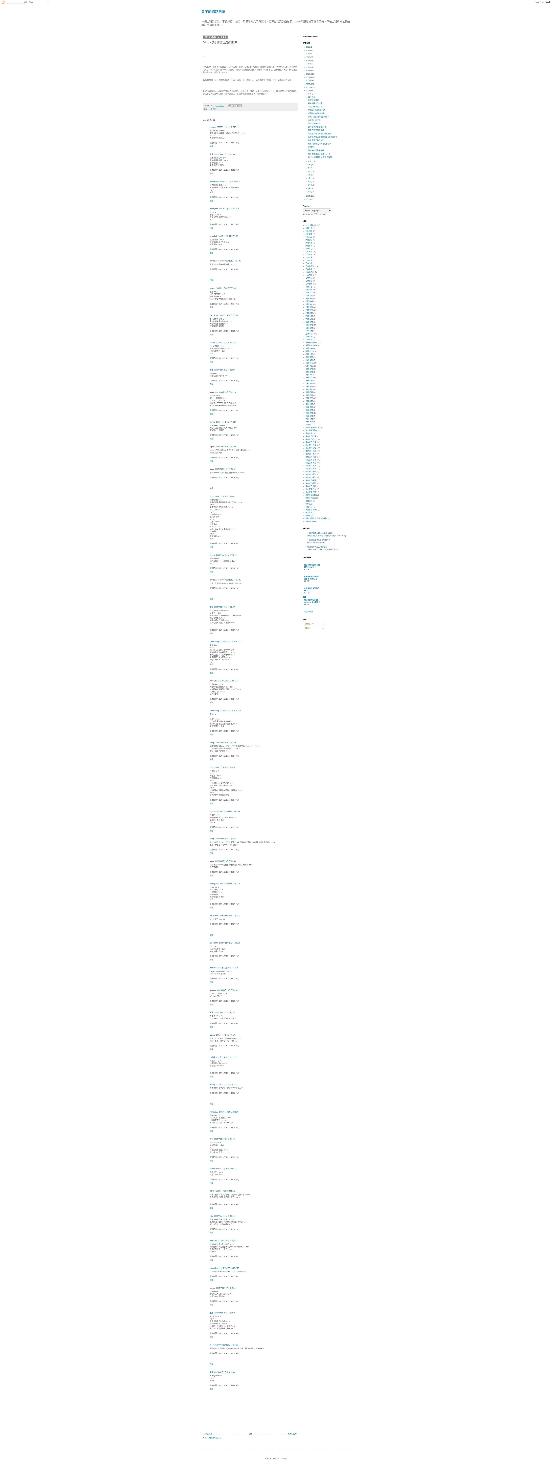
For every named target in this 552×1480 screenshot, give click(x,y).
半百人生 (308, 287)
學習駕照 (308, 513)
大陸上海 (308, 228)
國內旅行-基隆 (310, 472)
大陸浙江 (308, 240)
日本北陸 (308, 269)
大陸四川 (308, 231)
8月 (309, 168)
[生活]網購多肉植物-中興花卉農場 (319, 533)
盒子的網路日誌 (213, 11)
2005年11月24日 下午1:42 (226, 288)
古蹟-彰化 (309, 331)
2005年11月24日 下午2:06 (224, 370)
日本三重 (308, 257)
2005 (308, 91)
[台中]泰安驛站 (313, 100)
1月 (309, 192)
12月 (310, 94)
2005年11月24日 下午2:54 (225, 839)
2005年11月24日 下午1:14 (230, 182)
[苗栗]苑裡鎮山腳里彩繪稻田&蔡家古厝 (322, 137)
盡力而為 (308, 501)
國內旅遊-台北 (310, 489)
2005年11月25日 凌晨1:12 (224, 1139)
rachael (213, 127)
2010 (308, 74)
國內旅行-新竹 (310, 478)
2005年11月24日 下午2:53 (229, 812)
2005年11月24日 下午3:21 (227, 968)
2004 (308, 196)
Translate (322, 214)
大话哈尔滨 (308, 612)
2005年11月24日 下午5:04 (226, 1035)
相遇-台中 (309, 348)
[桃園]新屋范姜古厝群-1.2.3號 (319, 154)
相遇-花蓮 (309, 357)
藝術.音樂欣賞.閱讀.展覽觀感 (316, 518)
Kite (211, 1216)
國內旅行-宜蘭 (310, 448)
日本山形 (308, 263)
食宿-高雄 (309, 404)
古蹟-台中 (309, 290)
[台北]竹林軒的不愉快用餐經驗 (319, 134)
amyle (212, 422)
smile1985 (214, 916)
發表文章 (310, 624)
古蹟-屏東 (309, 307)
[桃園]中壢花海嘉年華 (316, 150)
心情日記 (308, 252)
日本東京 (308, 281)
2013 (308, 64)
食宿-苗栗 (309, 398)
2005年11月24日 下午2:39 (225, 447)
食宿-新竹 (309, 413)
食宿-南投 (309, 392)
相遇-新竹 (309, 369)
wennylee (214, 1268)
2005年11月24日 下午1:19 (229, 209)
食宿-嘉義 (309, 416)
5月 (309, 178)
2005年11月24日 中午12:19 (227, 127)
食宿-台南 (309, 381)
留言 (308, 628)
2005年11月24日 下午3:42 (224, 1013)
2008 (308, 81)
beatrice (213, 968)
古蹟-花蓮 (309, 301)
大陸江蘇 (308, 237)
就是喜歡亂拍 (310, 495)
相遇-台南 (309, 354)
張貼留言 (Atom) (215, 1438)
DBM (212, 1191)
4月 (309, 182)
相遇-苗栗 (309, 363)
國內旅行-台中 (310, 436)
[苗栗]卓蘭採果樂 (314, 124)
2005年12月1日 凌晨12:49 (224, 1372)
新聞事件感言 (310, 498)
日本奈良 (308, 278)
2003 (308, 199)
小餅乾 (212, 1057)
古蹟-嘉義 (309, 328)
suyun (212, 288)
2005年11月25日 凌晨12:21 (227, 1085)
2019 (308, 47)
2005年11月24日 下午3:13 (229, 943)
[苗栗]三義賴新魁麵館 (316, 130)
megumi (213, 1345)
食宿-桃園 (309, 401)
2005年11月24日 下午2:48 (228, 681)
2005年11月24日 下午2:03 (226, 343)
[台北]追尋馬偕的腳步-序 (317, 127)
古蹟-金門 (309, 304)
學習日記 (308, 507)
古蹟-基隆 (309, 319)
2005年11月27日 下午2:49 (224, 1313)
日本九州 (308, 255)
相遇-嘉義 (309, 372)
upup (212, 496)
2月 (309, 188)
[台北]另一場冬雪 (314, 120)
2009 (308, 77)
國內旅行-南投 (310, 457)
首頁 (250, 1434)
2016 (308, 54)
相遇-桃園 (309, 366)
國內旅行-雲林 (310, 474)
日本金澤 (308, 284)
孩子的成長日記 (311, 343)
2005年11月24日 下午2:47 (224, 607)
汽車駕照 (308, 340)
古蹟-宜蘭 (309, 299)
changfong (214, 884)
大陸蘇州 (308, 246)
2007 (308, 84)
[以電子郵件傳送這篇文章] (229, 105)
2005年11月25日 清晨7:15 (228, 1268)
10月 (310, 162)
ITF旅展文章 (310, 522)
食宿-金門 (309, 389)
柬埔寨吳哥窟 (310, 345)
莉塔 (211, 370)
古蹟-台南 (309, 296)
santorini (213, 1241)
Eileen (212, 1169)
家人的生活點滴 (311, 430)
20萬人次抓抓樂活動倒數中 (318, 117)
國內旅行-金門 (310, 454)
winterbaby (214, 182)
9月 (309, 165)
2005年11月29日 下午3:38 (227, 1345)
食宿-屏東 (309, 395)
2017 (308, 50)
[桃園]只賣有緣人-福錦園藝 (317, 547)
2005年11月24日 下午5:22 (226, 1057)
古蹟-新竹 (309, 325)
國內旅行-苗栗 (310, 463)
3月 (309, 185)
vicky (212, 743)
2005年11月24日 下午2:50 (225, 743)
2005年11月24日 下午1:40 (230, 261)
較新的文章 (208, 1434)
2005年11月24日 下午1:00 (224, 154)
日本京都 (308, 275)
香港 (307, 425)
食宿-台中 (309, 375)
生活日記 (212, 109)
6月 (309, 175)
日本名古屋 (309, 272)
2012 (308, 67)
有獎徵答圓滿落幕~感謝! (317, 110)
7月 (309, 172)
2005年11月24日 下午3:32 (227, 990)
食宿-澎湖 (309, 422)
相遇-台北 (309, 351)
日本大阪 (308, 260)
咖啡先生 (311, 147)
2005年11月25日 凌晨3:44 (228, 1241)
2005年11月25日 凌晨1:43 (225, 1191)
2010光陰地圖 (310, 225)
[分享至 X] (235, 105)
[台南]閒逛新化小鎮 (315, 107)
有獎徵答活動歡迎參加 (316, 113)
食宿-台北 (309, 378)
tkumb (212, 343)
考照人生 (308, 337)
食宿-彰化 (309, 419)
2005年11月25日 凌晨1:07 (229, 1112)
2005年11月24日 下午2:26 (226, 422)
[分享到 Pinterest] (240, 105)
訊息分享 (308, 433)
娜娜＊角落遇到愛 (312, 428)
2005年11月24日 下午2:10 (225, 392)
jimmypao (214, 209)
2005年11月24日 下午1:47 (229, 315)
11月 (310, 97)
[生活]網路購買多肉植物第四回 (318, 540)
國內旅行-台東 (310, 442)
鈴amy (212, 1085)
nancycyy (214, 315)
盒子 (211, 607)
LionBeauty (214, 642)
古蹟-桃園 (309, 313)
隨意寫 (308, 516)
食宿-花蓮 (309, 387)
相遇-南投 (309, 360)
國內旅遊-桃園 (310, 492)
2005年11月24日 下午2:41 (225, 469)
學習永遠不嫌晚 (311, 510)
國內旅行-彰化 (310, 483)
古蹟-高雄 (309, 316)
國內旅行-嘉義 (310, 480)
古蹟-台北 (309, 293)
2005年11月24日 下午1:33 (228, 236)
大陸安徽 (308, 234)
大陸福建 (308, 243)
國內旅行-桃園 (310, 466)
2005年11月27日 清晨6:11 (226, 1288)
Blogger (284, 1459)
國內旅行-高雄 (310, 469)
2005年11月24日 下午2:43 (225, 496)
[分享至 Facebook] (238, 105)
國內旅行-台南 (310, 445)
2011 (308, 71)
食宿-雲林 (309, 410)
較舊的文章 (292, 1434)
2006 (308, 87)
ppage (212, 1035)
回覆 (211, 146)
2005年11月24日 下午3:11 (229, 916)
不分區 (308, 249)
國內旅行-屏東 (310, 460)
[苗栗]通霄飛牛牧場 (315, 103)
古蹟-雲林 (309, 322)
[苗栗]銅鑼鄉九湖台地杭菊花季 (319, 144)
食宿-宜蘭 (309, 384)
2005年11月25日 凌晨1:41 (226, 1169)
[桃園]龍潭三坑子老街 (316, 140)
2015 (308, 57)
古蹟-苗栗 (309, 310)
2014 (308, 61)
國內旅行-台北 (310, 439)
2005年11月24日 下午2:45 (230, 580)
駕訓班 (308, 504)
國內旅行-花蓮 (310, 451)
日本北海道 (309, 266)
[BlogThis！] (232, 105)
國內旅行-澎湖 (310, 486)
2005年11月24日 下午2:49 (230, 711)
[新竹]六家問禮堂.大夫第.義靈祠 (320, 157)
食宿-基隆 (309, 407)
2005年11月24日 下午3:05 (229, 884)
